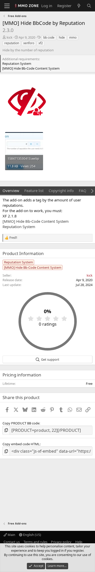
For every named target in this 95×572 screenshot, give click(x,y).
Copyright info (61, 190)
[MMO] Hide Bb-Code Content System (36, 221)
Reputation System (19, 226)
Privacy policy (61, 541)
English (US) (31, 534)
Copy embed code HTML (21, 444)
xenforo (28, 43)
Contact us (12, 541)
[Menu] (7, 6)
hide (62, 37)
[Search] (89, 5)
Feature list (34, 190)
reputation (11, 43)
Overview (11, 190)
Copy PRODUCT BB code (21, 423)
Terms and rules (35, 541)
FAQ (82, 190)
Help (78, 541)
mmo (73, 37)
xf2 (41, 43)
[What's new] (79, 5)
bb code (48, 37)
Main (11, 534)
